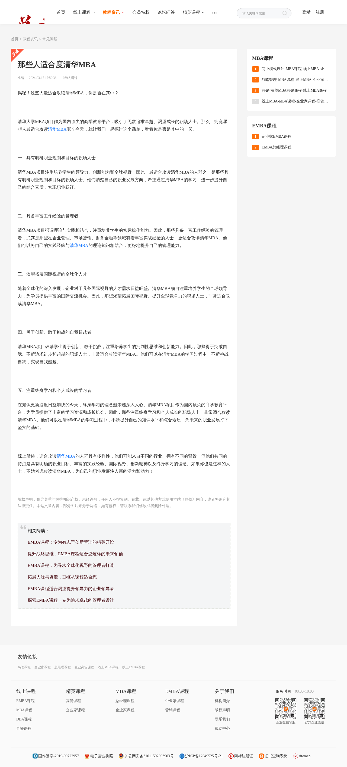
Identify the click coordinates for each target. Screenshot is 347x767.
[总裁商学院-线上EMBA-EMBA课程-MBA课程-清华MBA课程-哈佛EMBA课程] (27, 16)
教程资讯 (30, 39)
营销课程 (172, 710)
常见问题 (49, 39)
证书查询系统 (276, 756)
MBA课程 (24, 710)
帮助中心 (222, 728)
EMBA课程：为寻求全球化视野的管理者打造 (71, 565)
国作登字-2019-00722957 (58, 756)
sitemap (304, 756)
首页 (14, 39)
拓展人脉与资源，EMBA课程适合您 (62, 577)
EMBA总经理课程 (276, 147)
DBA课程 (24, 719)
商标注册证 (243, 756)
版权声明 (222, 710)
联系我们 (222, 719)
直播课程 (23, 728)
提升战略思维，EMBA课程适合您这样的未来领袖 (75, 553)
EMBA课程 (25, 701)
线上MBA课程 (108, 667)
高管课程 (24, 667)
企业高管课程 (84, 667)
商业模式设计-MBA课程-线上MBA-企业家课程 (296, 69)
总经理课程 (62, 667)
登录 (306, 12)
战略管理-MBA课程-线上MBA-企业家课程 (296, 80)
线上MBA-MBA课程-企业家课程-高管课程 (296, 101)
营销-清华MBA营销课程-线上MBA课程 (294, 90)
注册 (320, 12)
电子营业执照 (101, 756)
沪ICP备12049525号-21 (204, 756)
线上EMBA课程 (133, 667)
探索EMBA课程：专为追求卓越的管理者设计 (71, 600)
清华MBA (57, 129)
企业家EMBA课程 (276, 136)
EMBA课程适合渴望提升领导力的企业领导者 (71, 588)
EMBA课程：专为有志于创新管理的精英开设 (71, 542)
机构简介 (222, 701)
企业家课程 (42, 667)
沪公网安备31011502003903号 (149, 756)
